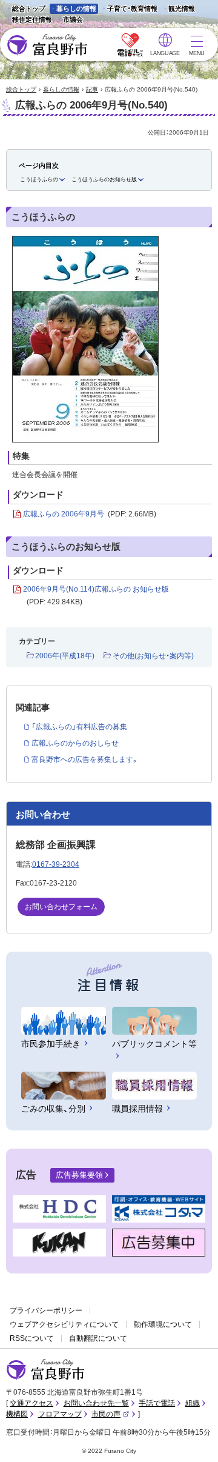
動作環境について (163, 1324)
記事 (92, 89)
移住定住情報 (28, 20)
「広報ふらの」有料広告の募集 (79, 727)
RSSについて (32, 1338)
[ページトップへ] (192, 1438)
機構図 (17, 1414)
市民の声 (110, 1414)
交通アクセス (31, 1403)
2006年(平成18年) (64, 656)
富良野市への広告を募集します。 (85, 759)
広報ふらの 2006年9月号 (89, 514)
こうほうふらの (39, 179)
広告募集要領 (79, 1175)
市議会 (73, 19)
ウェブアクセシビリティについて (64, 1324)
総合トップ (28, 8)
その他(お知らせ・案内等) (153, 656)
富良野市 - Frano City (47, 45)
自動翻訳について (98, 1338)
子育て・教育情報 (132, 8)
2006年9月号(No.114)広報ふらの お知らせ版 (96, 595)
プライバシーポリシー (46, 1310)
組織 (192, 1403)
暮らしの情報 (76, 8)
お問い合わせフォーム (61, 907)
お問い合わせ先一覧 (96, 1403)
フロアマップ (60, 1414)
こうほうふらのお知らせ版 (104, 179)
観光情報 (178, 9)
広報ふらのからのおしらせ (75, 743)
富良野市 (45, 1370)
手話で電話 (157, 1403)
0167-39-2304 (55, 864)
